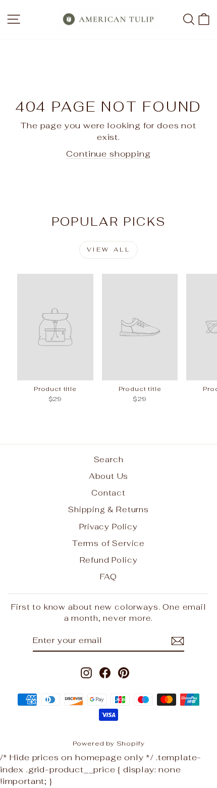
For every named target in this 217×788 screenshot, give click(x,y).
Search (109, 459)
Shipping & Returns (108, 509)
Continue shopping (108, 153)
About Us (109, 476)
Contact (108, 493)
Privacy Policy (108, 526)
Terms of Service (108, 543)
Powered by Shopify (109, 743)
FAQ (108, 576)
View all (109, 249)
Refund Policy (109, 560)
